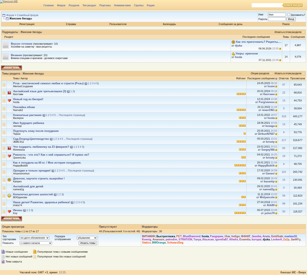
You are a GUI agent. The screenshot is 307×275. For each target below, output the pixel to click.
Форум (61, 5)
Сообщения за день (230, 24)
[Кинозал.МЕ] (21, 5)
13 (283, 100)
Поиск (285, 24)
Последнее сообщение (261, 78)
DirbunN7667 (266, 133)
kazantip (269, 181)
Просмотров (297, 78)
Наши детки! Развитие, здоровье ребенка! (41, 202)
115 (284, 171)
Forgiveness (267, 102)
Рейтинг (241, 78)
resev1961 (268, 110)
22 (283, 92)
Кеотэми (18, 94)
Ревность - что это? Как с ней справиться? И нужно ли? (51, 154)
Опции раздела (260, 73)
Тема (16, 78)
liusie (271, 86)
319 (284, 116)
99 (283, 203)
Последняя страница (71, 115)
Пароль (262, 19)
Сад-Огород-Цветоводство (31, 138)
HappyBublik (20, 165)
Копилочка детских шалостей (33, 194)
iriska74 (17, 205)
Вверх (302, 272)
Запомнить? (298, 15)
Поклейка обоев (24, 107)
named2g (18, 189)
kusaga (270, 125)
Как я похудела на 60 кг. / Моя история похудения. (47, 162)
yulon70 (269, 213)
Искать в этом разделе (288, 32)
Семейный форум (27, 15)
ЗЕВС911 (18, 141)
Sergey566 (268, 149)
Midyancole (267, 197)
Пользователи (118, 24)
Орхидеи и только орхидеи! (32, 170)
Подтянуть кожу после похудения (36, 130)
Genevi (270, 173)
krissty (270, 141)
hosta (238, 57)
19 (283, 156)
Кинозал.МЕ (288, 272)
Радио (151, 5)
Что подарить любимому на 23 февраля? (41, 146)
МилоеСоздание (23, 86)
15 (283, 179)
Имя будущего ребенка (28, 123)
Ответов (284, 78)
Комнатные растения (27, 115)
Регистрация (26, 24)
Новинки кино (122, 5)
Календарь (169, 24)
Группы (138, 5)
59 (283, 195)
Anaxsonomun (21, 173)
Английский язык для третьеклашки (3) (39, 91)
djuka (238, 45)
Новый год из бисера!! (28, 99)
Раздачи (74, 5)
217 (284, 140)
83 (283, 148)
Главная (48, 5)
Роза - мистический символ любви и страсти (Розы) (48, 83)
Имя (260, 14)
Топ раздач (89, 5)
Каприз (17, 181)
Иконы (17, 210)
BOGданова (20, 197)
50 (283, 211)
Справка (71, 24)
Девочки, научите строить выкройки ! (39, 178)
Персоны (105, 5)
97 (283, 84)
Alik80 (271, 205)
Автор (24, 78)
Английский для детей (28, 186)
